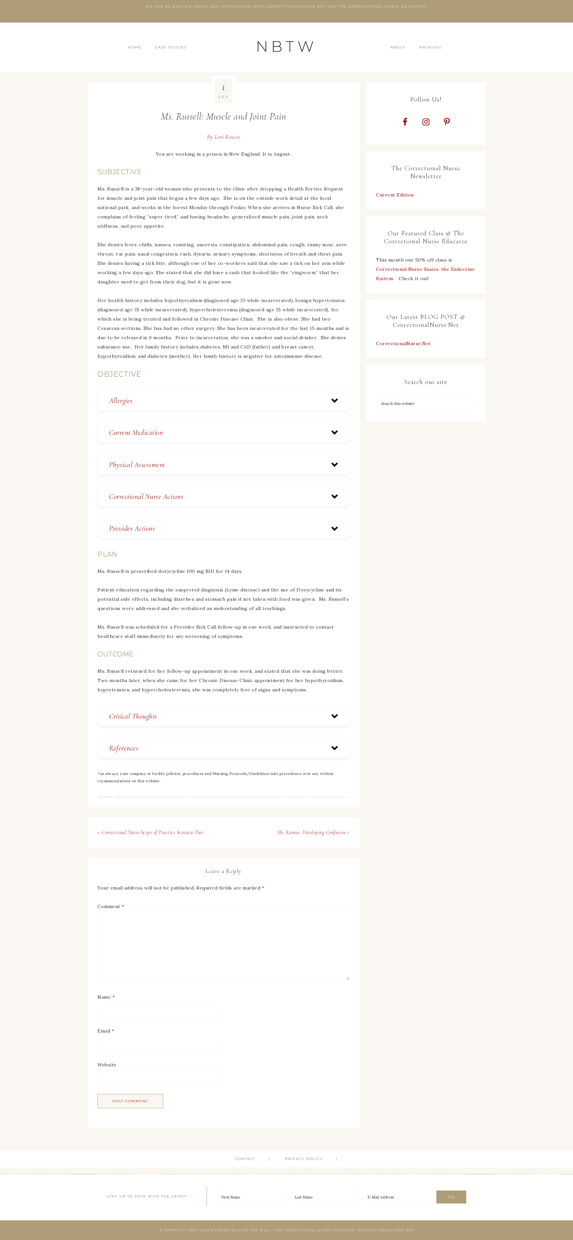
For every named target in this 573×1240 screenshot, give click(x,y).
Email (105, 1031)
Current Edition (395, 195)
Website (107, 1065)
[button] (223, 400)
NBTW (286, 46)
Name (106, 997)
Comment (110, 906)
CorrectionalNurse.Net (403, 344)
